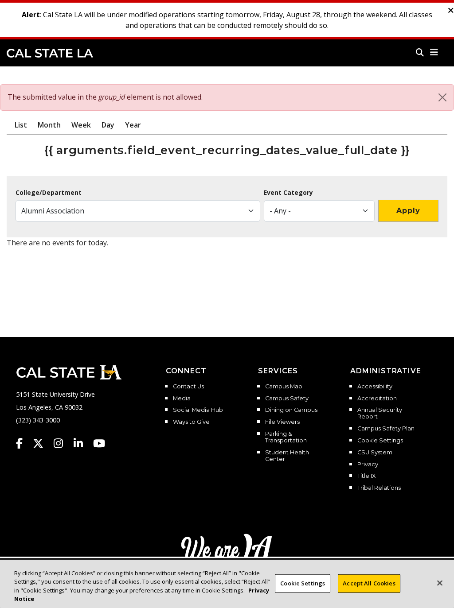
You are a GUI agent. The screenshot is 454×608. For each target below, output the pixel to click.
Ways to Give (191, 422)
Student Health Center (287, 455)
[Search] (420, 52)
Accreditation (377, 398)
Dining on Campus (291, 410)
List (21, 125)
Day (108, 125)
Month (49, 125)
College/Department (49, 193)
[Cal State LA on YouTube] (99, 443)
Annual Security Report (379, 413)
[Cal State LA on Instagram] (62, 443)
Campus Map (283, 386)
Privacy (367, 464)
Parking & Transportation (286, 437)
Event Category (288, 193)
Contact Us (188, 386)
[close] (451, 10)
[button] (434, 52)
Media (182, 398)
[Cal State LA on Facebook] (23, 443)
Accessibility (374, 386)
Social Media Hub (198, 410)
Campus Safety (287, 398)
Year (133, 125)
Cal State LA (50, 53)
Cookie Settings (380, 441)
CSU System (374, 452)
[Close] (442, 97)
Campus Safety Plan (386, 429)
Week (81, 125)
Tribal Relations (379, 488)
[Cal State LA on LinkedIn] (82, 443)
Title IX (366, 476)
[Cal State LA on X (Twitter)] (42, 443)
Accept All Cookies (369, 583)
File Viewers (282, 422)
